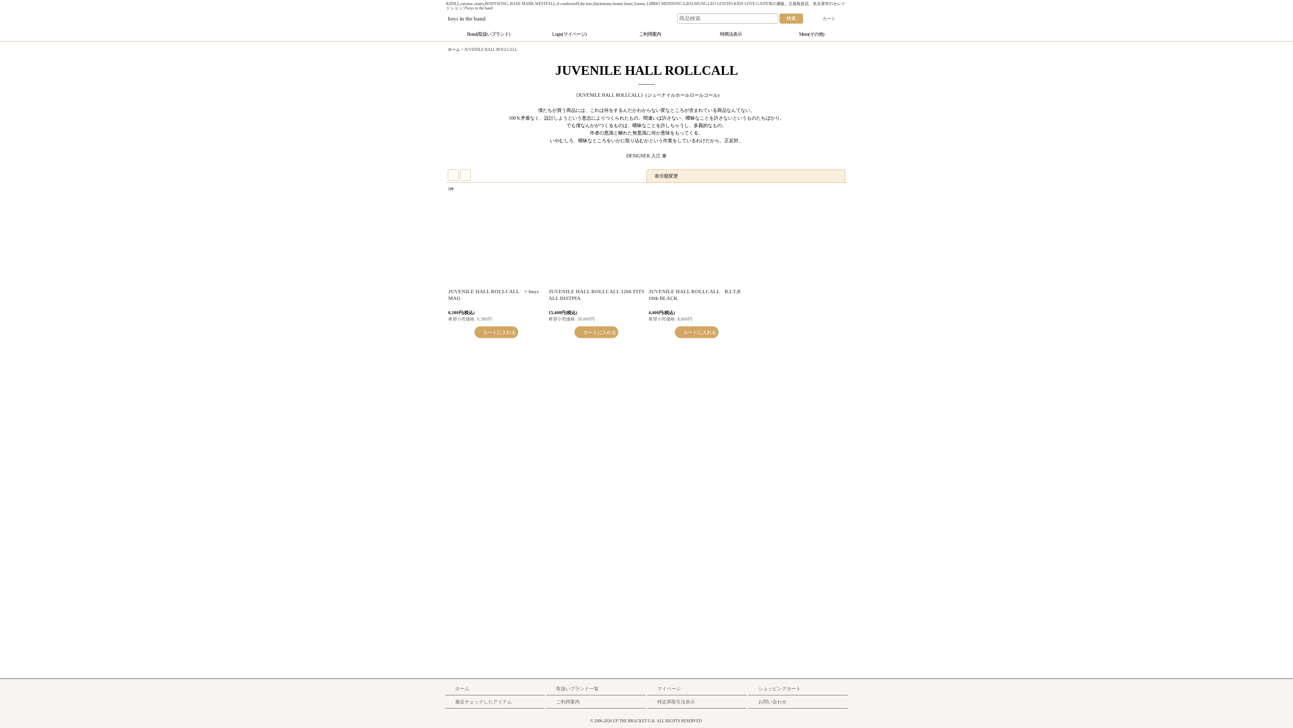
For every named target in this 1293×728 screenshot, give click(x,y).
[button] (808, 34)
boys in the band (472, 19)
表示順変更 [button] (667, 176)
